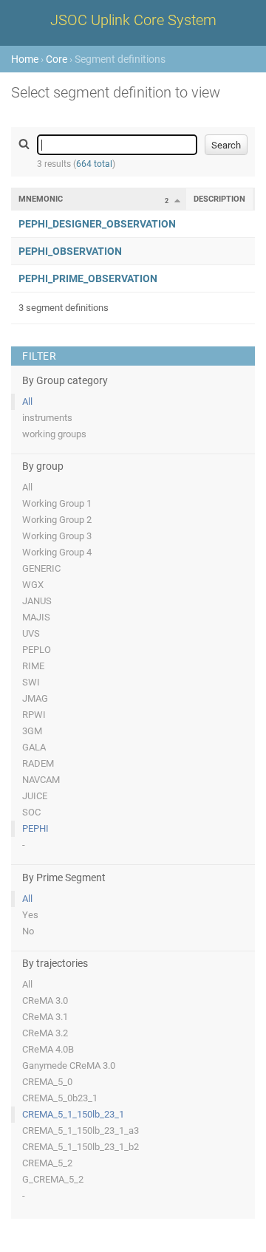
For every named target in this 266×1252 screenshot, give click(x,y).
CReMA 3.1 (45, 1016)
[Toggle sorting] (177, 200)
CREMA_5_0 (47, 1081)
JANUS (37, 600)
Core (56, 59)
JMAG (35, 698)
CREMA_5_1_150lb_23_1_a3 (80, 1130)
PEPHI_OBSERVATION (70, 251)
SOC (31, 812)
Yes (30, 914)
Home (24, 59)
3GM (32, 730)
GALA (34, 747)
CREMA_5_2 (47, 1163)
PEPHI (35, 828)
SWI (31, 682)
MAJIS (36, 617)
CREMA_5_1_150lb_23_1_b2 (80, 1146)
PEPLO (36, 649)
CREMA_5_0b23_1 (60, 1098)
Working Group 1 (57, 503)
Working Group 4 (57, 552)
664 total (94, 164)
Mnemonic (40, 199)
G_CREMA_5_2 (52, 1179)
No (28, 931)
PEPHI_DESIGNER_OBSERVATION (97, 224)
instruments (47, 417)
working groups (54, 433)
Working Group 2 (57, 519)
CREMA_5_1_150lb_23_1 (73, 1114)
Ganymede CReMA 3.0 (68, 1065)
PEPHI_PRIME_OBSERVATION (87, 278)
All (27, 401)
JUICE (34, 795)
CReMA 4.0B (48, 1049)
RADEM (38, 763)
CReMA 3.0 (45, 1000)
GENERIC (41, 568)
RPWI (34, 714)
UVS (31, 633)
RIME (33, 665)
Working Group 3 (57, 535)
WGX (33, 584)
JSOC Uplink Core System (133, 20)
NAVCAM (41, 779)
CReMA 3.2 (45, 1033)
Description (219, 199)
